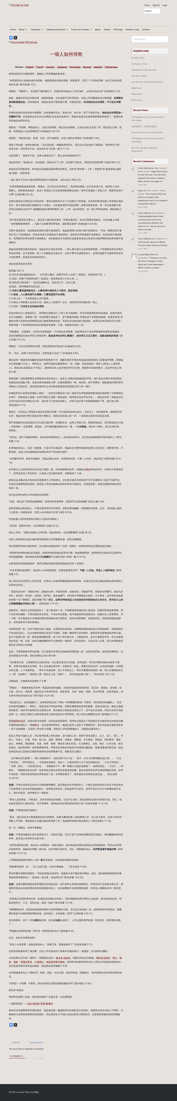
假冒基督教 (52, 962)
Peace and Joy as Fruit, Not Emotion (147, 132)
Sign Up (156, 5)
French (39, 67)
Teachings (35, 29)
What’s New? (137, 94)
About (22, 29)
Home (13, 29)
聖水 (36, 725)
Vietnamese (111, 67)
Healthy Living (132, 29)
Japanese (62, 67)
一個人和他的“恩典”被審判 (39, 1003)
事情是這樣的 (103, 958)
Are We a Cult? (138, 58)
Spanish (98, 67)
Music (98, 29)
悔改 (88, 469)
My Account (137, 100)
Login (164, 5)
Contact (146, 29)
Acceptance (159, 213)
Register (39, 1042)
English (30, 67)
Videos (107, 29)
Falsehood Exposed (55, 29)
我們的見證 (19, 721)
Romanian (75, 67)
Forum (147, 5)
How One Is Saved (139, 76)
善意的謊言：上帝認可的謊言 (144, 126)
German (50, 67)
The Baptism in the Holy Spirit (144, 70)
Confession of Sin (139, 64)
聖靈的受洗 (26, 962)
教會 (62, 962)
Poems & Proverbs (80, 29)
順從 (15, 962)
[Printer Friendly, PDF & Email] (23, 42)
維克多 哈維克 (63, 958)
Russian (87, 67)
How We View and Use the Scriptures (147, 82)
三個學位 (39, 962)
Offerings (118, 29)
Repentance (137, 88)
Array (36, 1092)
